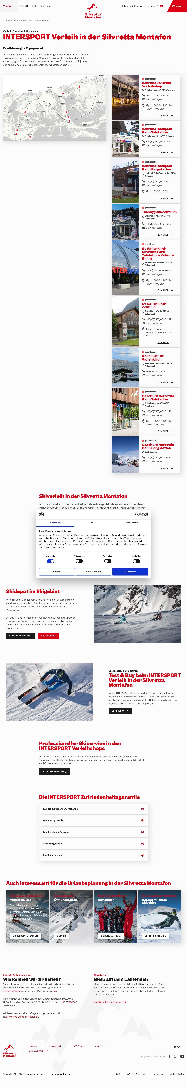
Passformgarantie (53, 855)
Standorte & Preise (20, 636)
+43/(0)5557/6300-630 (158, 181)
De (175, 1047)
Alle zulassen (130, 572)
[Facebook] (169, 1056)
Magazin (98, 1046)
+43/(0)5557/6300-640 (158, 411)
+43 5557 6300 (69, 1002)
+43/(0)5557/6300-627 (158, 319)
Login (153, 6)
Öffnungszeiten (139, 6)
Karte (126, 6)
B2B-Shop (77, 1046)
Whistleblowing (177, 1074)
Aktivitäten (12, 20)
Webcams (47, 6)
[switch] (79, 561)
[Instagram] (175, 1056)
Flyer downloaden (53, 771)
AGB (128, 1074)
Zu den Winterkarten (25, 936)
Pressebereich (55, 1046)
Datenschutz (142, 1074)
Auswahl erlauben (93, 572)
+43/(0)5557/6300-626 (158, 223)
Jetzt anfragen (154, 99)
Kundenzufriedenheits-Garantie (60, 809)
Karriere (33, 1046)
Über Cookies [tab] (132, 523)
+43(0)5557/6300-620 (158, 270)
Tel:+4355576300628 (157, 95)
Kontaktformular (12, 991)
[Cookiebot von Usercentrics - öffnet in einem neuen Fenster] (137, 514)
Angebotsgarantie (52, 843)
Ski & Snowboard (25, 20)
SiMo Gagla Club (36, 1051)
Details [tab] (93, 523)
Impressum (159, 1074)
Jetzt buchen (48, 636)
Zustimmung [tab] (55, 523)
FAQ (55, 991)
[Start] (4, 20)
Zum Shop (163, 115)
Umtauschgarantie (53, 820)
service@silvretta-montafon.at (22, 1016)
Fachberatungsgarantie (56, 832)
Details (61, 936)
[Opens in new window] (61, 1074)
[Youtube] (182, 1056)
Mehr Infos (118, 711)
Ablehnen (57, 572)
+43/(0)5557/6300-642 (158, 457)
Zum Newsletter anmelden (108, 1002)
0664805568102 (155, 371)
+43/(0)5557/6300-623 (158, 141)
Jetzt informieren (155, 936)
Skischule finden (111, 936)
